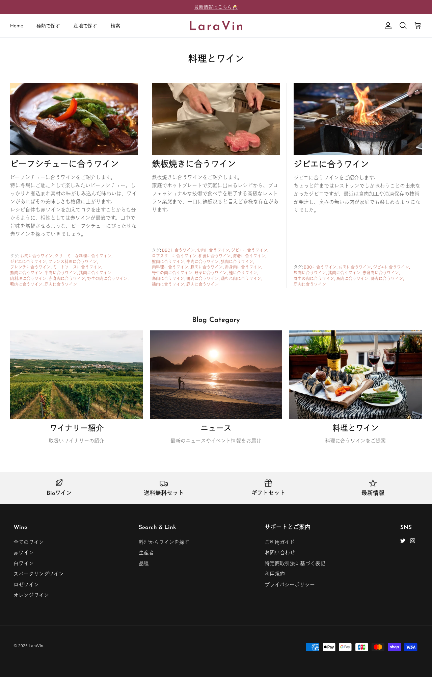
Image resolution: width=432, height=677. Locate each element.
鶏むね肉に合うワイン (241, 278)
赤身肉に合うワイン (67, 278)
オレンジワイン (31, 595)
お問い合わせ (280, 552)
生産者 (146, 552)
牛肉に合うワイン (61, 273)
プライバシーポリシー (290, 584)
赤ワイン (24, 552)
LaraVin (36, 646)
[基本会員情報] (386, 26)
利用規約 (275, 573)
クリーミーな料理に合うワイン (83, 256)
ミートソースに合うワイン (77, 267)
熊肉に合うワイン (26, 273)
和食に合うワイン (214, 256)
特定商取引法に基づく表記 (295, 563)
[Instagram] (412, 540)
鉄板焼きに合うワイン (194, 164)
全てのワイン (29, 542)
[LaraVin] (216, 26)
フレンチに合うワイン (30, 267)
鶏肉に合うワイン (168, 284)
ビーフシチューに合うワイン (64, 164)
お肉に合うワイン (36, 256)
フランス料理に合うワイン (72, 261)
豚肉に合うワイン (206, 267)
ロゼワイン (26, 584)
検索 (115, 26)
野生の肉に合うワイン (107, 278)
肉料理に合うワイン (28, 278)
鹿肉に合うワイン (61, 284)
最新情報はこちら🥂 (216, 7)
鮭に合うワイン (243, 273)
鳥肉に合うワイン (168, 278)
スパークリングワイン (39, 573)
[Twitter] (402, 540)
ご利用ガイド (280, 542)
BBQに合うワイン (178, 250)
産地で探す (85, 26)
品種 (144, 563)
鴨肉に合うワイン (26, 284)
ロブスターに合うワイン (174, 256)
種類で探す (48, 26)
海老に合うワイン (249, 256)
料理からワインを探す (164, 542)
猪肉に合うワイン (95, 273)
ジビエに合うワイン (28, 261)
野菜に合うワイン (210, 273)
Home (16, 26)
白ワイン (24, 563)
